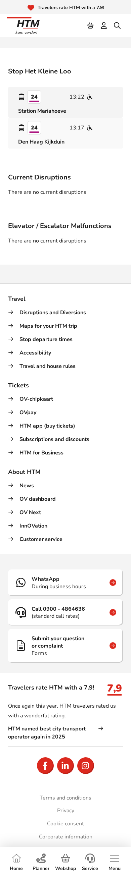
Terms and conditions (65, 798)
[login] (104, 25)
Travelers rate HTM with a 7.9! (71, 7)
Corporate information (65, 836)
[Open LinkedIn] (65, 765)
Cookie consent (65, 823)
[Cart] (90, 25)
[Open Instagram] (85, 765)
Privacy (65, 810)
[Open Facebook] (45, 765)
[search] (117, 25)
